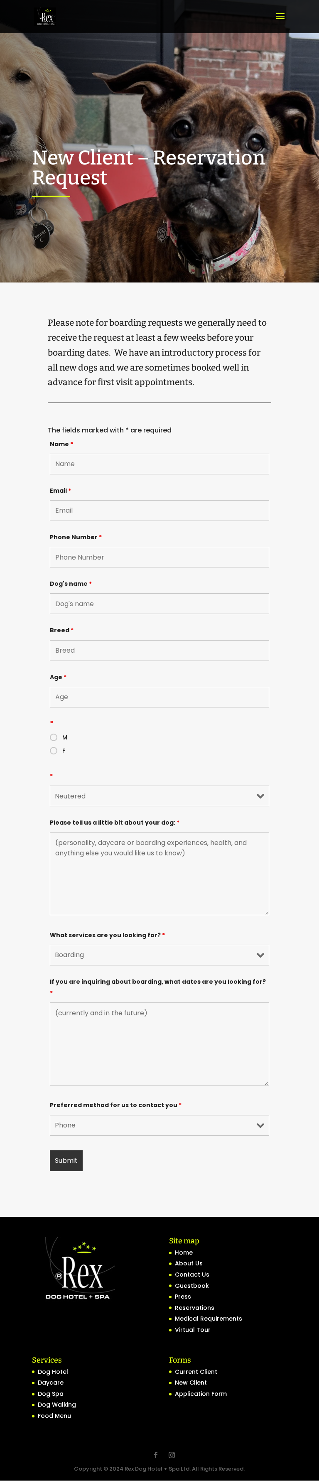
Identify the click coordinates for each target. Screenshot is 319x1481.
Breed (62, 630)
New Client (191, 1382)
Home (184, 1252)
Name (61, 444)
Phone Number (76, 537)
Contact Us (192, 1274)
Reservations (194, 1308)
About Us (189, 1263)
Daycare (51, 1382)
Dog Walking (57, 1404)
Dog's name (71, 584)
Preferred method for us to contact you (116, 1105)
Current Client (196, 1372)
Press (183, 1296)
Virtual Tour (193, 1330)
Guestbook (192, 1286)
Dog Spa (51, 1394)
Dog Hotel (53, 1372)
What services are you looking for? (107, 935)
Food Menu (54, 1416)
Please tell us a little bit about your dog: (114, 822)
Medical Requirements (208, 1318)
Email (60, 490)
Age (58, 677)
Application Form (201, 1394)
